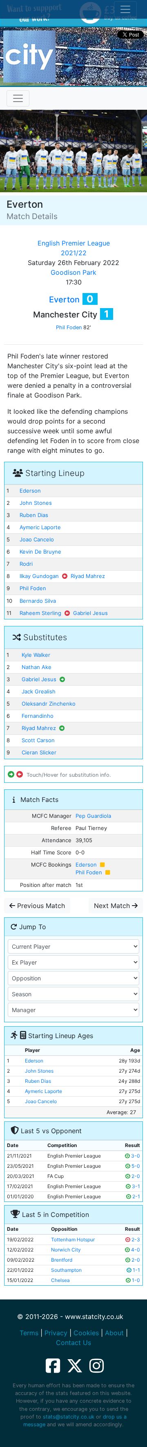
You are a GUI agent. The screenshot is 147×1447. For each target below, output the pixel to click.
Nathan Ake (36, 667)
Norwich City (66, 1250)
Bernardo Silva (38, 600)
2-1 (135, 1196)
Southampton (66, 1270)
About (114, 1333)
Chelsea (60, 1280)
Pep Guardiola (93, 816)
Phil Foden (69, 327)
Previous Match (40, 906)
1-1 (135, 1270)
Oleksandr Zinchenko (49, 703)
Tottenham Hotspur (73, 1239)
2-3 (135, 1239)
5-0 (135, 1166)
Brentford (61, 1260)
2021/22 (74, 253)
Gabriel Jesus (90, 613)
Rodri (26, 564)
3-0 (135, 1156)
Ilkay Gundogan (39, 576)
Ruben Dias (34, 515)
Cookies (86, 1333)
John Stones (36, 503)
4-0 (135, 1250)
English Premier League (74, 243)
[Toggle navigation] (18, 98)
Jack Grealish (39, 691)
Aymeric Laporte (40, 527)
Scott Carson (38, 740)
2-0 (135, 1176)
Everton (64, 299)
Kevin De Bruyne (40, 551)
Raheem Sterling (40, 613)
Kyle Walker (36, 655)
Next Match (113, 906)
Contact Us (73, 1342)
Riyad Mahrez (88, 576)
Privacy (56, 1333)
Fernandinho (37, 716)
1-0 (135, 1280)
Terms (29, 1333)
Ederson (30, 490)
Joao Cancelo (37, 539)
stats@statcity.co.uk (68, 1417)
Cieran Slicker (39, 752)
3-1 (135, 1186)
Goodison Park (73, 272)
